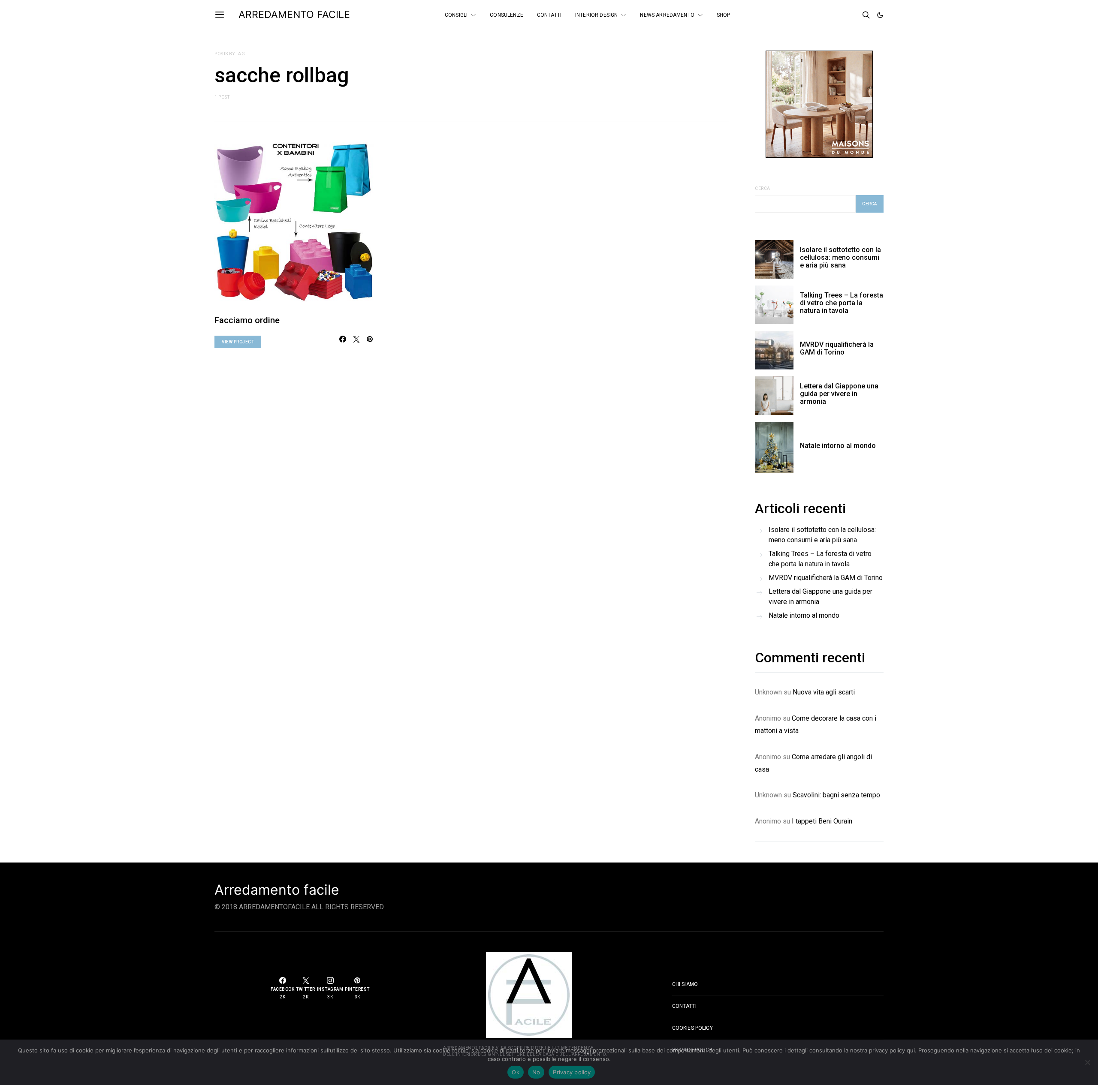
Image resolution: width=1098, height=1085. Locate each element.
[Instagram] (851, 15)
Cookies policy (692, 1028)
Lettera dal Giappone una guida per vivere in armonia (839, 394)
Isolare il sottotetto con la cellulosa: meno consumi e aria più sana (840, 257)
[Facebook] (828, 15)
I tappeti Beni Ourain (822, 821)
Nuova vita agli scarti (824, 692)
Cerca (762, 188)
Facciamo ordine (247, 320)
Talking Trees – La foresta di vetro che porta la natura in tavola (841, 303)
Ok (515, 1072)
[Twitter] (840, 15)
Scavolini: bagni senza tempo (836, 795)
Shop (723, 15)
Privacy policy (572, 1072)
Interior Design (596, 15)
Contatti (549, 15)
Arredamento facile (276, 890)
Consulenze (506, 15)
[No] (1087, 1062)
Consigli (456, 15)
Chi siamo (685, 984)
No (536, 1072)
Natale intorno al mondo (838, 446)
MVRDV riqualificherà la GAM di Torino (837, 348)
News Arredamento (667, 15)
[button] (880, 15)
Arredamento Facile (294, 15)
